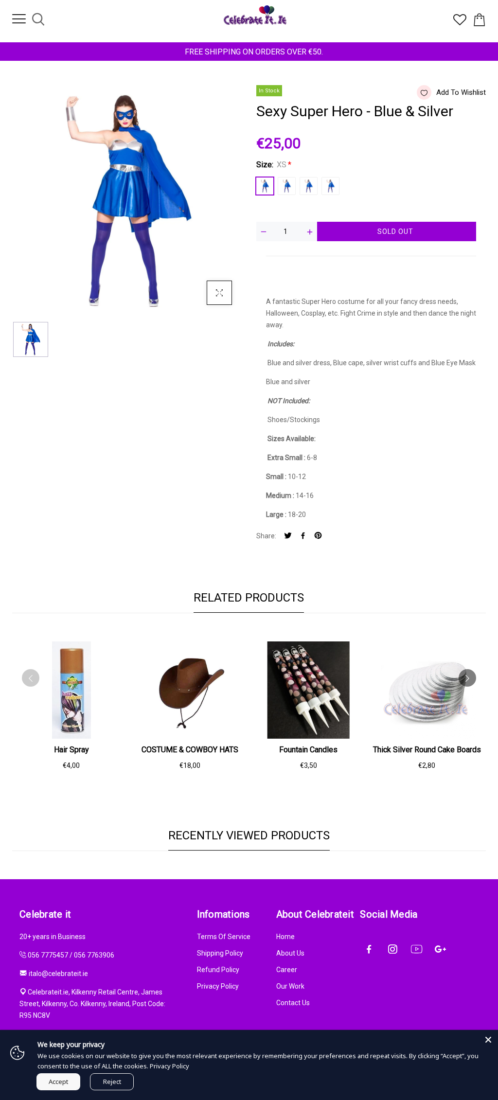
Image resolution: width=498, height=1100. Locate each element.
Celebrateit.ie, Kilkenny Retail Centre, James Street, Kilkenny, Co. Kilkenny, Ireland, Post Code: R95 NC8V (92, 1003)
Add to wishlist (461, 92)
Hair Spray (71, 749)
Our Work (290, 986)
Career (286, 970)
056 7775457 (48, 955)
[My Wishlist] (460, 23)
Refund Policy (218, 970)
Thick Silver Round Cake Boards (427, 749)
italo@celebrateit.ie (58, 973)
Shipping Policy (220, 953)
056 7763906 (94, 955)
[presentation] (30, 678)
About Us (290, 953)
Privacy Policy (218, 986)
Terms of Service (223, 936)
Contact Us (293, 1003)
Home (285, 936)
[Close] (488, 1040)
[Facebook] (303, 536)
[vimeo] (318, 536)
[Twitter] (288, 536)
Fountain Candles (308, 749)
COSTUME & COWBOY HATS (190, 749)
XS (264, 186)
